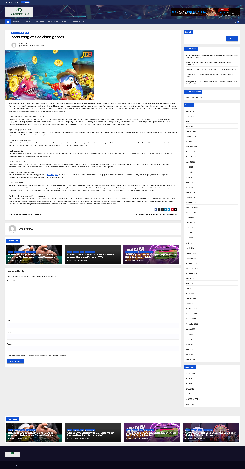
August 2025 (190, 162)
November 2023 (192, 268)
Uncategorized (191, 404)
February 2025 (191, 192)
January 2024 (191, 258)
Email (9, 332)
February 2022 (191, 359)
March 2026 (190, 126)
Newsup (32, 465)
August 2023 (190, 278)
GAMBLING (27, 22)
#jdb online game (38, 46)
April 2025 (189, 182)
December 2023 (191, 263)
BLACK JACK (53, 22)
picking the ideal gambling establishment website (152, 214)
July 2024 (189, 228)
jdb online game (52, 175)
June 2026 (190, 116)
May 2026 (189, 121)
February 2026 (191, 132)
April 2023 (189, 288)
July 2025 (189, 167)
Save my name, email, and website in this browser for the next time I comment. (38, 356)
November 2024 (192, 207)
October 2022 (191, 319)
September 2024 (192, 218)
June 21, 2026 (191, 438)
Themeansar (41, 465)
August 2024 (190, 223)
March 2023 (190, 294)
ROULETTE (40, 22)
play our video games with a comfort (27, 214)
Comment (11, 281)
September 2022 (192, 324)
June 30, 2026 (74, 438)
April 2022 (189, 349)
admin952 (24, 43)
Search (188, 32)
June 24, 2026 (133, 438)
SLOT (64, 22)
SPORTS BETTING (77, 22)
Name (9, 320)
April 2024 (189, 243)
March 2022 (190, 354)
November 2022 (192, 314)
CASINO (16, 22)
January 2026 (191, 137)
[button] (235, 22)
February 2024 (191, 253)
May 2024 (189, 238)
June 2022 (190, 339)
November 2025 (192, 147)
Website (9, 344)
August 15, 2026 (16, 438)
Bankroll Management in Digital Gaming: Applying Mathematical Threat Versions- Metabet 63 (31, 257)
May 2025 (189, 177)
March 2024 (190, 248)
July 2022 (189, 334)
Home (238, 465)
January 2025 (191, 197)
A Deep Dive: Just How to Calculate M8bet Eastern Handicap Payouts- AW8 (90, 255)
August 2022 (190, 329)
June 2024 (190, 233)
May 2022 (189, 344)
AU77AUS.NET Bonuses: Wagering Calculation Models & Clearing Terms (210, 434)
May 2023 (189, 283)
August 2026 (190, 111)
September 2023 (192, 273)
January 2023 (191, 304)
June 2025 (190, 172)
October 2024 (191, 213)
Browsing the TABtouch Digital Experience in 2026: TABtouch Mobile (150, 255)
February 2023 (191, 299)
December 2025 (191, 142)
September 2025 (192, 157)
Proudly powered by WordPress (14, 465)
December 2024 (192, 202)
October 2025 (191, 152)
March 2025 (190, 187)
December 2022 (191, 309)
